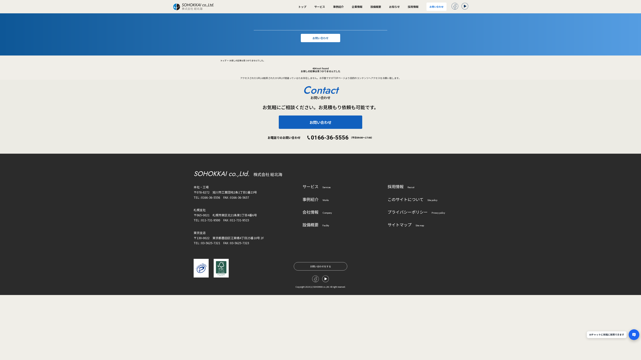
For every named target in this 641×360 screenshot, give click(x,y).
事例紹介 (338, 6)
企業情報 (357, 6)
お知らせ (394, 6)
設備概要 (375, 6)
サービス (319, 6)
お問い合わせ (437, 6)
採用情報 (413, 6)
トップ (302, 6)
